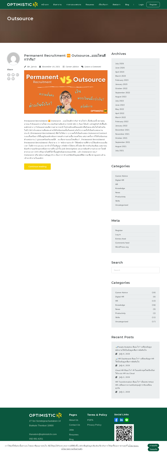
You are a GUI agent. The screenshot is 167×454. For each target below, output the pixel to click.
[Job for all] (22, 4)
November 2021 (122, 134)
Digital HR (119, 180)
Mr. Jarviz (32, 67)
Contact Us (74, 425)
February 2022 (122, 121)
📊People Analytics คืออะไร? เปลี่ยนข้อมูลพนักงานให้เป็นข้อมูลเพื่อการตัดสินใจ (133, 348)
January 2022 (121, 126)
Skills (117, 201)
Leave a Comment (92, 67)
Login (141, 5)
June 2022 (120, 105)
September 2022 (122, 93)
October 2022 (121, 88)
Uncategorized (121, 205)
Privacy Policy (94, 425)
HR (116, 184)
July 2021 (119, 151)
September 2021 (122, 142)
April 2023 (119, 72)
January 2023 (121, 84)
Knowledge (120, 188)
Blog (127, 5)
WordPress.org (122, 247)
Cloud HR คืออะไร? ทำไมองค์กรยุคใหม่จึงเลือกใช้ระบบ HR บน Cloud (135, 371)
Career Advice (72, 67)
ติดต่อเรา (117, 5)
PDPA (90, 420)
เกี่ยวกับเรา (103, 5)
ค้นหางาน (57, 5)
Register (153, 5)
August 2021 (121, 146)
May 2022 (119, 109)
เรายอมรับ (153, 446)
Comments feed (122, 243)
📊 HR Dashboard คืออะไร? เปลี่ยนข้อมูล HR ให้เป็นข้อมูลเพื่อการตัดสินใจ (134, 360)
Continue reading (37, 166)
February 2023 (122, 80)
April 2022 (119, 113)
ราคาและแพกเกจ (73, 5)
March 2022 (120, 117)
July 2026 (119, 64)
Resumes (90, 5)
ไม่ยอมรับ (153, 449)
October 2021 (121, 138)
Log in (118, 235)
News (117, 192)
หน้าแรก (45, 5)
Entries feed (120, 239)
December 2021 (122, 130)
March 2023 (120, 76)
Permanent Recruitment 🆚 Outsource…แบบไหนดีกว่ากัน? (65, 57)
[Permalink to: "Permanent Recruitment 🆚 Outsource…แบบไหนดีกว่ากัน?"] (66, 92)
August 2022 (121, 97)
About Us (73, 420)
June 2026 (120, 68)
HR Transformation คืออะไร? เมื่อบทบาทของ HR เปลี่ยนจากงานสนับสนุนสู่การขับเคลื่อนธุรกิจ (134, 385)
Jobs (71, 430)
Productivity (120, 197)
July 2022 (119, 101)
